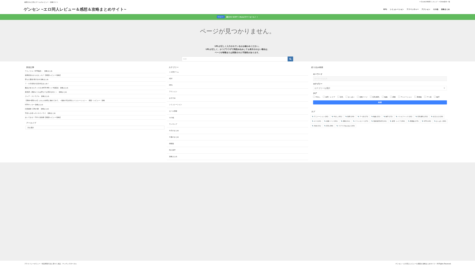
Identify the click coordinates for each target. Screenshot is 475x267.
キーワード (317, 74)
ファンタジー (361, 121)
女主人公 (438, 116)
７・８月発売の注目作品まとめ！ (37, 83)
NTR (427, 121)
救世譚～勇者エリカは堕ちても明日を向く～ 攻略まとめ (46, 92)
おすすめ (172, 98)
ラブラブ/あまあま (346, 126)
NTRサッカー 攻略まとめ (34, 104)
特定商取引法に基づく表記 (51, 264)
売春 (317, 126)
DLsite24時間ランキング (429, 1)
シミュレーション (397, 9)
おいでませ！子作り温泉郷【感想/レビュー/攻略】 (43, 117)
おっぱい (441, 121)
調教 (346, 121)
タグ (315, 93)
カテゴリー (317, 84)
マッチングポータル (69, 264)
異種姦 (414, 121)
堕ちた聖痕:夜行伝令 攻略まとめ (36, 79)
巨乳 (329, 126)
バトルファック (405, 116)
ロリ (317, 121)
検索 (380, 102)
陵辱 (350, 116)
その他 (435, 9)
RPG (385, 9)
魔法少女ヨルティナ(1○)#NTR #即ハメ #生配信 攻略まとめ (46, 88)
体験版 (171, 143)
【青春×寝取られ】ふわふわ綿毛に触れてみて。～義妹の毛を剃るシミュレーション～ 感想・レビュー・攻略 (65, 100)
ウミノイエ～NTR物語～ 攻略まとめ (38, 71)
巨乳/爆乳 (422, 116)
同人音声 (172, 150)
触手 (389, 116)
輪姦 (376, 116)
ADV (170, 78)
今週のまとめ (174, 137)
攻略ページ (332, 121)
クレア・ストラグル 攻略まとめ (37, 96)
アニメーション (321, 116)
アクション (426, 9)
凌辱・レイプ (398, 121)
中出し (338, 116)
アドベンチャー (413, 9)
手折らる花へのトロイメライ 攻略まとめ (40, 113)
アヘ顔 (364, 116)
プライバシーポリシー (32, 264)
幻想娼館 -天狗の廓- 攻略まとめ (37, 109)
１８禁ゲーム (174, 72)
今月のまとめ (174, 130)
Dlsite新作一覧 (445, 1)
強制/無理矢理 (380, 121)
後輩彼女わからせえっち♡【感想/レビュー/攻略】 (43, 75)
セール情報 (173, 111)
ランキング (173, 124)
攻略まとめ (445, 9)
